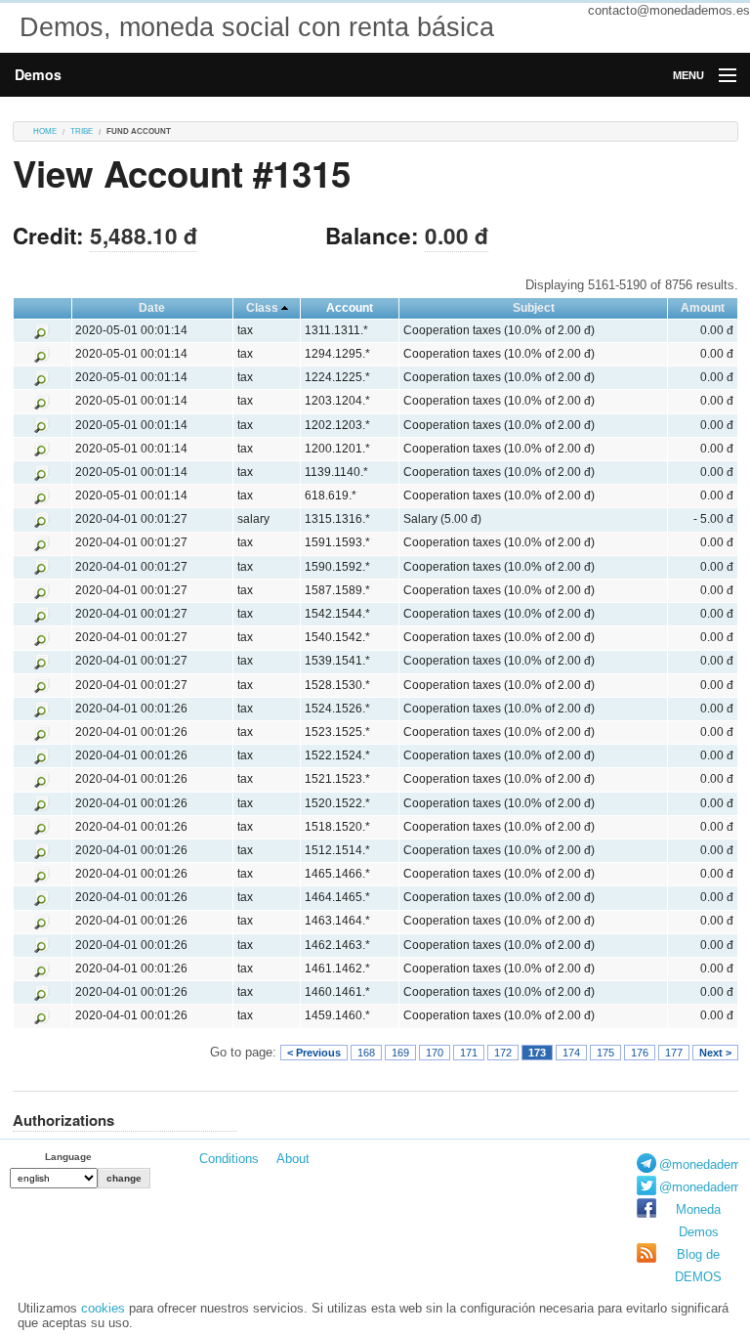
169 (400, 1052)
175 (605, 1052)
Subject (534, 308)
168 (366, 1052)
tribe (81, 131)
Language (68, 1156)
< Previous (314, 1052)
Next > (715, 1052)
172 (503, 1052)
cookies (103, 1308)
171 (469, 1052)
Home (45, 131)
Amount (703, 308)
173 (537, 1052)
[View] (42, 330)
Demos (38, 74)
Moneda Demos (698, 1220)
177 (674, 1052)
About (293, 1158)
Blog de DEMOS (698, 1265)
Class (262, 308)
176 (639, 1052)
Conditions (229, 1158)
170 (434, 1052)
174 (571, 1052)
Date (152, 308)
